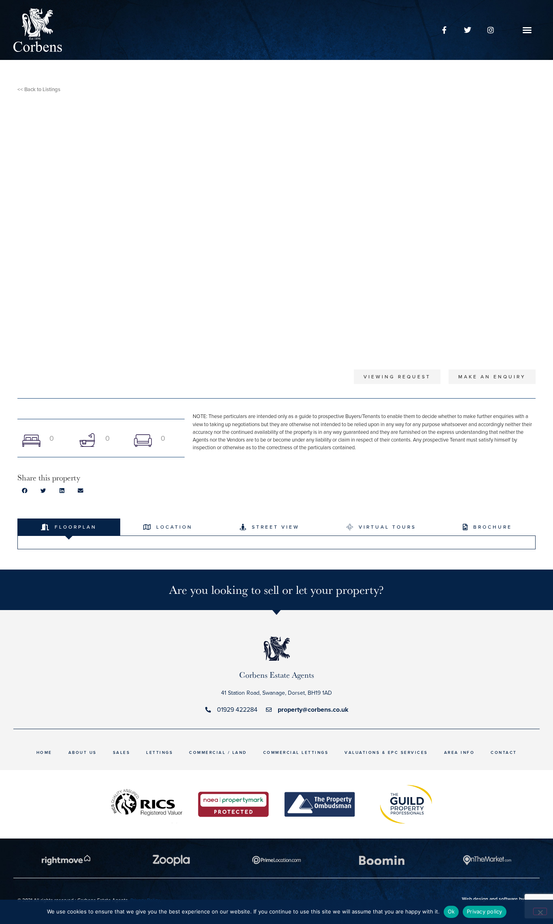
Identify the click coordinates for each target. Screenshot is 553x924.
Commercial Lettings (296, 752)
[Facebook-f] (444, 30)
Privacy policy (484, 911)
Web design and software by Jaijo (499, 899)
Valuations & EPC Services (386, 752)
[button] (527, 30)
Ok (451, 911)
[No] (540, 911)
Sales (121, 752)
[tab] (68, 527)
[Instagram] (490, 30)
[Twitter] (467, 30)
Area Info (459, 752)
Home (44, 752)
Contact (504, 752)
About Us (82, 752)
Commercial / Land (218, 752)
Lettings (159, 752)
